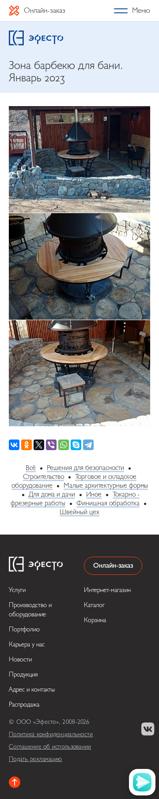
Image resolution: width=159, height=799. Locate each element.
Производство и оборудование (30, 610)
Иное (94, 494)
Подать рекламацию (35, 759)
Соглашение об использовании (50, 746)
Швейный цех (79, 512)
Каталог (94, 605)
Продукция (23, 674)
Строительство (43, 476)
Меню (141, 10)
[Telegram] (88, 445)
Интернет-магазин (107, 590)
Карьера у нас (27, 644)
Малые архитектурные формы (106, 485)
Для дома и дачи (52, 494)
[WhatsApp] (63, 445)
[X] (39, 445)
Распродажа (24, 704)
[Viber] (51, 445)
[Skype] (76, 445)
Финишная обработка (108, 503)
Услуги (17, 590)
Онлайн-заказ (44, 10)
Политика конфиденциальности (51, 734)
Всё (31, 467)
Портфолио (24, 629)
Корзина (95, 620)
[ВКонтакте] (14, 445)
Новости (20, 659)
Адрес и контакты (32, 689)
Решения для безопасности (85, 467)
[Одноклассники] (26, 445)
